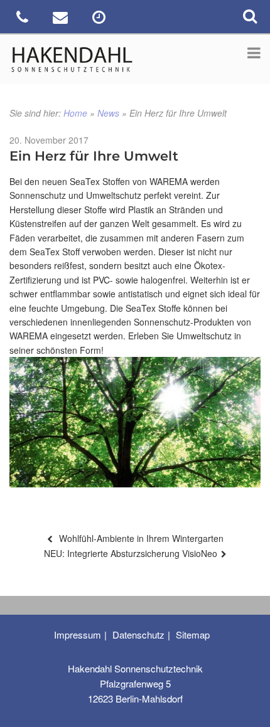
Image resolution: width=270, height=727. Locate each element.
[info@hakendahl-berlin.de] (62, 19)
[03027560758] (24, 19)
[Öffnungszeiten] (100, 19)
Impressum (77, 634)
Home (75, 113)
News (108, 113)
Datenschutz (138, 634)
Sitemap (193, 634)
